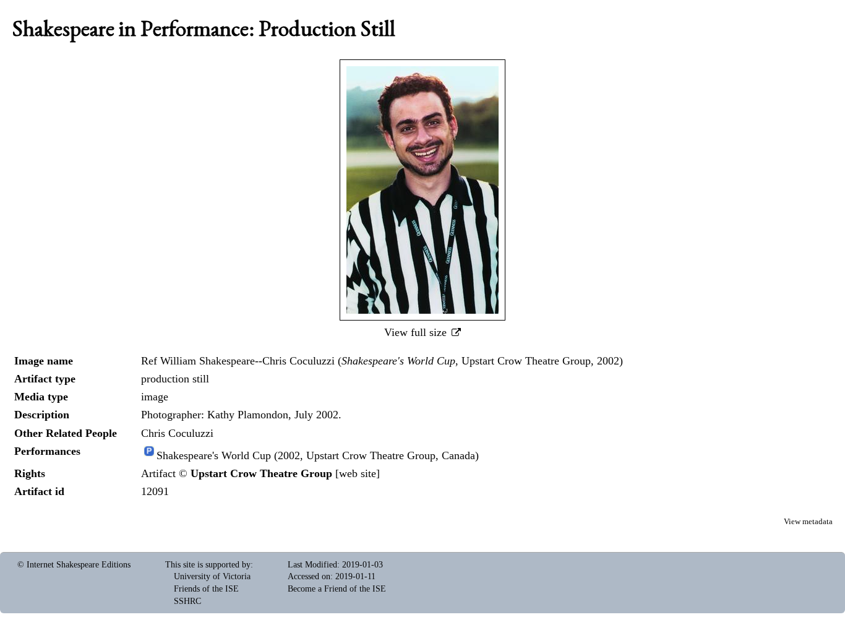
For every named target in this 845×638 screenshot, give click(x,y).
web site (357, 473)
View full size (417, 332)
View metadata (808, 521)
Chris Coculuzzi (177, 433)
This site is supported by (208, 564)
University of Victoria (212, 576)
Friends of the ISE (206, 588)
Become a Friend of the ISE (337, 588)
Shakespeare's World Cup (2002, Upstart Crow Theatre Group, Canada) (318, 455)
